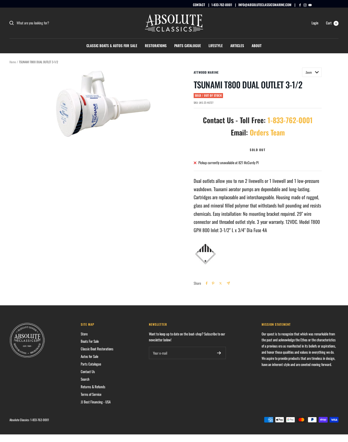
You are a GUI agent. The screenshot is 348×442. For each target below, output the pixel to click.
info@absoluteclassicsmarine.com (264, 4)
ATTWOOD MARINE (206, 72)
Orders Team (267, 132)
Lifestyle (216, 45)
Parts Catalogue (187, 45)
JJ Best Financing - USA (96, 401)
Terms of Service (91, 394)
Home (12, 61)
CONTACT (199, 4)
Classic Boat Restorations (97, 348)
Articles (237, 45)
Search (85, 379)
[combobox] (52, 23)
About (257, 45)
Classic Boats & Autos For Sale (111, 45)
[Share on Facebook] (207, 283)
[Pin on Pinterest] (213, 283)
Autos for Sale (89, 356)
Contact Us (88, 371)
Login (315, 22)
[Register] (219, 353)
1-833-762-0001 (221, 4)
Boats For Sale (90, 341)
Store (84, 333)
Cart (331, 22)
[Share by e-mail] (228, 283)
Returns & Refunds (93, 386)
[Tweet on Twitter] (221, 283)
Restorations (156, 45)
